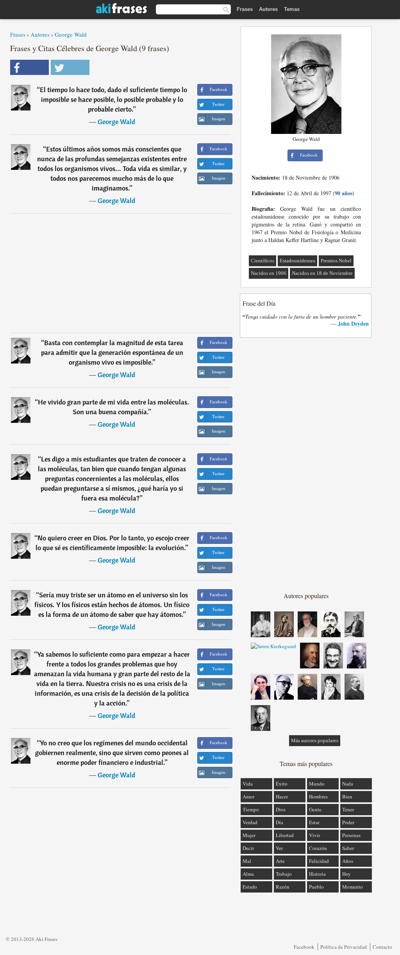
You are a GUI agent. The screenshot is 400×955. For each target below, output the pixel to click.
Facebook (304, 946)
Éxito (282, 783)
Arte (280, 860)
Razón (282, 886)
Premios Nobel (336, 261)
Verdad (250, 822)
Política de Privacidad (343, 946)
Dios (281, 809)
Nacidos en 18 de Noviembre (322, 273)
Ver (279, 848)
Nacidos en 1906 (268, 273)
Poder (348, 822)
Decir (248, 848)
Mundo (317, 783)
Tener (348, 809)
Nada (347, 783)
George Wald (71, 34)
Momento (352, 886)
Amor (248, 796)
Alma (248, 873)
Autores (268, 9)
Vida (248, 783)
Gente (315, 809)
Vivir (314, 835)
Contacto (382, 946)
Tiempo (251, 809)
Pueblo (316, 886)
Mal (247, 860)
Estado (250, 886)
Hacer (282, 796)
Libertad (285, 835)
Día (279, 822)
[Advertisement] (120, 273)
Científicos (262, 261)
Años (347, 860)
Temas (292, 9)
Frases (245, 9)
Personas (351, 835)
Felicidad (319, 860)
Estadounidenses (297, 261)
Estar (314, 822)
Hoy (346, 873)
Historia (317, 873)
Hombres (318, 796)
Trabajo (284, 873)
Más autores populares (314, 740)
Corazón (318, 848)
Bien (347, 796)
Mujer (249, 835)
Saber (348, 848)
